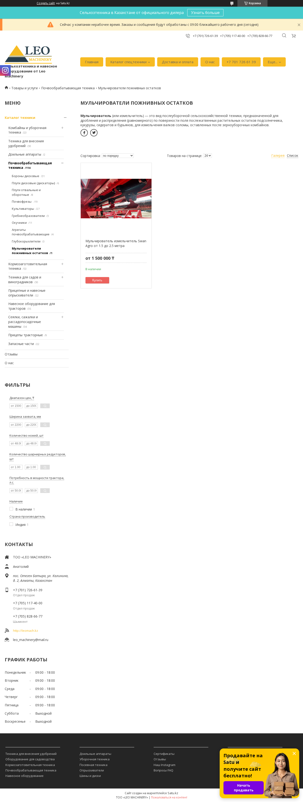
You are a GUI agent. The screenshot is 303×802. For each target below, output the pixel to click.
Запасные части (21, 343)
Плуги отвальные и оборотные (26, 192)
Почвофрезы (22, 201)
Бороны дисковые (25, 176)
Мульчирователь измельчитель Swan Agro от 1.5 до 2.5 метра (115, 243)
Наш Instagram (164, 765)
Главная (91, 61)
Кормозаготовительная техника (30, 765)
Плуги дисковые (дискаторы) (33, 183)
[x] (94, 132)
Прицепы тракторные (25, 335)
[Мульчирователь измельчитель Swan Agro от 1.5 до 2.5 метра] (116, 198)
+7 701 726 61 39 (241, 61)
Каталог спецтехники (128, 61)
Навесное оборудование (24, 776)
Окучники (19, 222)
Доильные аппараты (24, 154)
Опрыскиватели (92, 770)
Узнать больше (205, 12)
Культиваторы (23, 208)
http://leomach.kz (25, 630)
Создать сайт (46, 3)
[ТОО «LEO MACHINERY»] (28, 54)
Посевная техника (93, 765)
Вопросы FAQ (163, 770)
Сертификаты (164, 754)
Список (292, 155)
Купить (97, 280)
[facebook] (84, 132)
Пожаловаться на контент (169, 797)
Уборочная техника (95, 759)
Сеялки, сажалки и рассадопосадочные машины (24, 321)
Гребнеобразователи (28, 216)
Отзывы (11, 354)
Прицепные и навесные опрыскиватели (26, 292)
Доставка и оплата (177, 61)
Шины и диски (90, 776)
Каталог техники (20, 117)
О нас (210, 61)
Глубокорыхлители (26, 241)
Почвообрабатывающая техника (68, 88)
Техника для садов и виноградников (24, 279)
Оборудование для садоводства (30, 759)
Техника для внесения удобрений (31, 754)
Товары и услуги (24, 88)
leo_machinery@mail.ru (30, 639)
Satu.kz (173, 793)
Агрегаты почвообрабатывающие (30, 232)
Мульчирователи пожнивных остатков (30, 250)
